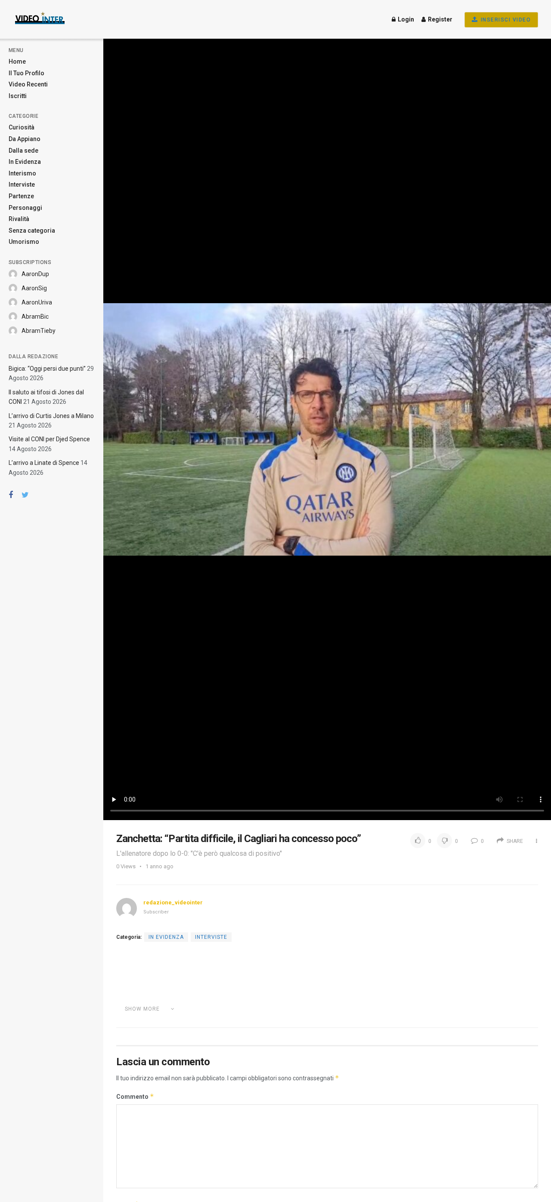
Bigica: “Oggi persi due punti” (47, 368)
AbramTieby (39, 330)
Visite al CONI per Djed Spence (49, 439)
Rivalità (19, 218)
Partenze (21, 196)
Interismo (22, 173)
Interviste (22, 184)
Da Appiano (24, 138)
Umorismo (24, 241)
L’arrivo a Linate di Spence (44, 462)
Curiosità (21, 127)
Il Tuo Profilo (26, 73)
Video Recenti (28, 84)
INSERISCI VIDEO (505, 20)
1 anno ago (159, 866)
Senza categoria (32, 230)
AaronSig (34, 288)
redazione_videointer (173, 902)
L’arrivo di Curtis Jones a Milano (51, 415)
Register (439, 19)
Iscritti (18, 95)
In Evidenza (25, 161)
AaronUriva (37, 302)
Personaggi (25, 207)
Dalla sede (23, 150)
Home (17, 61)
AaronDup (35, 274)
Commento (135, 1096)
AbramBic (35, 316)
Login (405, 19)
